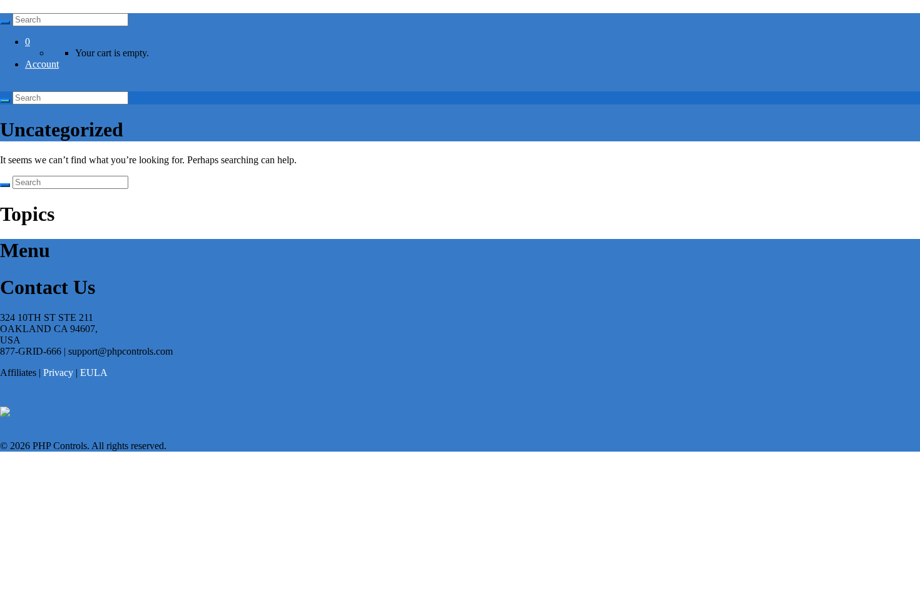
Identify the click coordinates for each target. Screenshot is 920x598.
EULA (94, 372)
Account (42, 64)
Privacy (58, 372)
